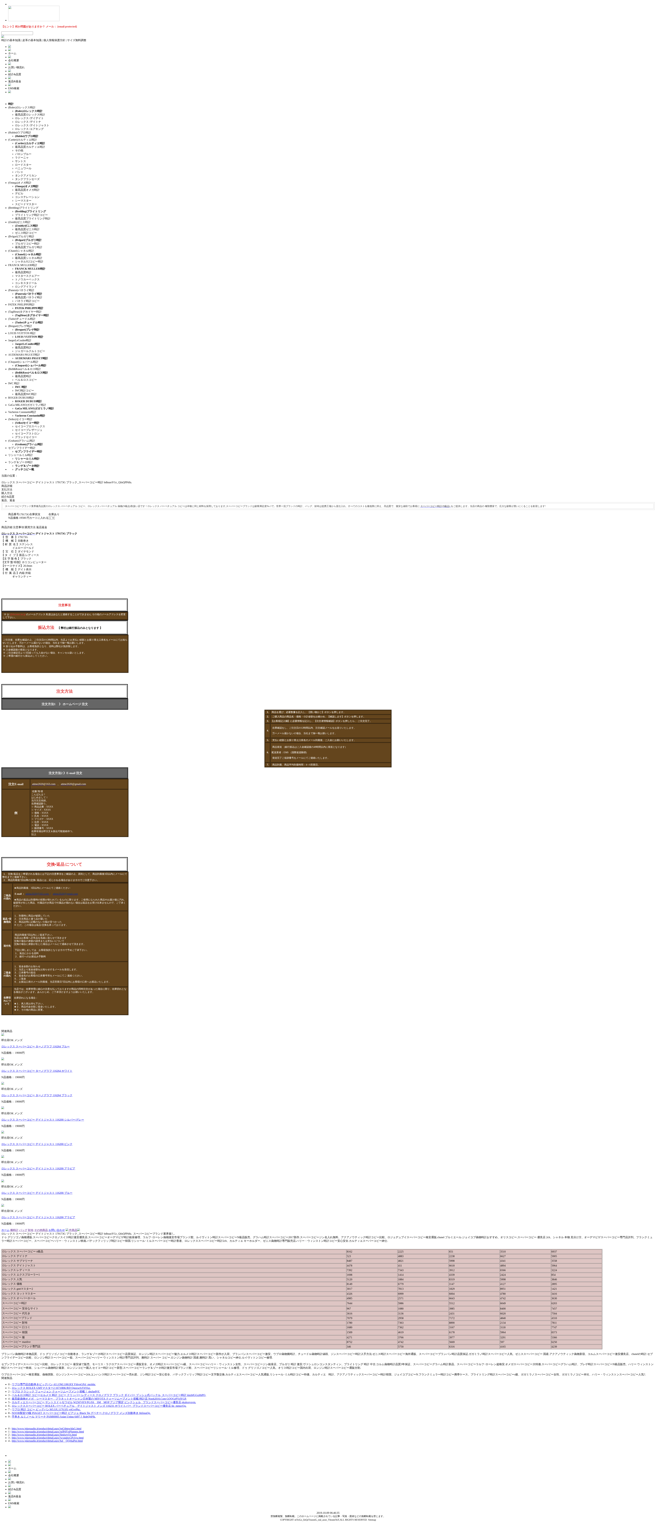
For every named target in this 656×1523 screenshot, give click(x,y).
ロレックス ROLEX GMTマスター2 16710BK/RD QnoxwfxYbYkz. (51, 1387)
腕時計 (14, 1230)
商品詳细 (6, 485)
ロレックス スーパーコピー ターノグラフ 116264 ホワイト (36, 1070)
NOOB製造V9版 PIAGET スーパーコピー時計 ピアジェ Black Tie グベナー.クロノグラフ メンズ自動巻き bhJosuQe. (81, 1413)
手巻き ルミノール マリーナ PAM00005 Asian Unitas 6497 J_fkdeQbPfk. (54, 1416)
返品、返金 (8, 500)
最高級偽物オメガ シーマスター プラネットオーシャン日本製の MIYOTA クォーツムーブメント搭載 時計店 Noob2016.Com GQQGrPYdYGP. (99, 1398)
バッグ (23, 1230)
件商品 (73, 1230)
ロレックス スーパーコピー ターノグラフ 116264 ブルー (35, 1046)
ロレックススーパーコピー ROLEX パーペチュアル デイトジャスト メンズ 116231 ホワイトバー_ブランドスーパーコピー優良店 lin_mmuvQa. (99, 1405)
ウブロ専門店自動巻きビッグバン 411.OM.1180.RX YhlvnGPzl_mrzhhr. (54, 1384)
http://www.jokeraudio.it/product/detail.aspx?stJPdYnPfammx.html (48, 1431)
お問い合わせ (57, 1230)
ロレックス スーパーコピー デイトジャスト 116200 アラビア (38, 1168)
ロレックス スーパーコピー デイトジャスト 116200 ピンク (36, 1144)
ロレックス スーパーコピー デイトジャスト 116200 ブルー (36, 1192)
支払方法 (6, 489)
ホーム (5, 1230)
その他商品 (41, 1230)
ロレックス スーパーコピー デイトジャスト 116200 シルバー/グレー (42, 1119)
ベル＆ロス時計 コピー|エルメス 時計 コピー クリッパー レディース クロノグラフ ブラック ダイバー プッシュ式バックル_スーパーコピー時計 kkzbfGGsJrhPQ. (109, 1395)
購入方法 (6, 493)
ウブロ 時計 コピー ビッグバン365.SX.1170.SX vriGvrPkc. (46, 1409)
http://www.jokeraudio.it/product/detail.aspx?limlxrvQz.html (44, 1434)
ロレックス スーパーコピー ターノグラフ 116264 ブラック (36, 1095)
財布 (30, 1230)
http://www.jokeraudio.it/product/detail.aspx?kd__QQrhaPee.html (47, 1440)
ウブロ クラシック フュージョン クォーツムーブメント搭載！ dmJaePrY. (56, 1391)
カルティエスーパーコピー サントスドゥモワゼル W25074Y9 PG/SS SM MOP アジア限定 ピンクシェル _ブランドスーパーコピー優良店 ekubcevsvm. (104, 1402)
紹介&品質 (7, 496)
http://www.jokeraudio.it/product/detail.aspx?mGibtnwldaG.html (46, 1428)
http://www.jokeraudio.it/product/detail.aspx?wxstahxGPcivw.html (48, 1437)
